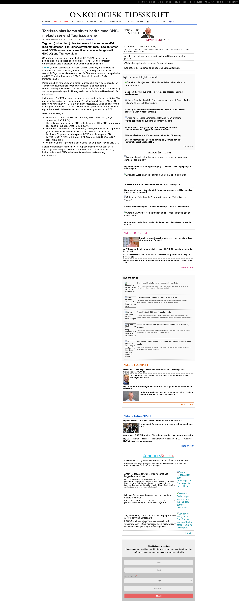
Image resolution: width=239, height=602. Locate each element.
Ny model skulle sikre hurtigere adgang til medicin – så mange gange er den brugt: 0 (158, 167)
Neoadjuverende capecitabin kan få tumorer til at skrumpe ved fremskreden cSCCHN (154, 370)
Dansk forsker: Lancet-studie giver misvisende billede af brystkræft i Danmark (165, 238)
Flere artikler (188, 146)
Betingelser (196, 2)
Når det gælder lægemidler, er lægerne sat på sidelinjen (152, 67)
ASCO (171, 22)
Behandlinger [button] (61, 22)
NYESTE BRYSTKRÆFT (137, 233)
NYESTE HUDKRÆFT (136, 365)
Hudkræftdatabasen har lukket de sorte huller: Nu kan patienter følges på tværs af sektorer (166, 393)
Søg (163, 22)
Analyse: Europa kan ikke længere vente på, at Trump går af (152, 184)
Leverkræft (115, 22)
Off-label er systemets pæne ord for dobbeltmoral (148, 63)
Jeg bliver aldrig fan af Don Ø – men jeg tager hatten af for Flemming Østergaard (150, 516)
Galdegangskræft (133, 22)
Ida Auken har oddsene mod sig (140, 46)
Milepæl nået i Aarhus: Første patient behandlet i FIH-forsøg (153, 135)
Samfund (91, 22)
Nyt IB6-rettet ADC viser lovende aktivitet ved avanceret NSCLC (154, 420)
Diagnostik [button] (77, 22)
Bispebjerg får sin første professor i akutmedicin (157, 283)
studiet (47, 67)
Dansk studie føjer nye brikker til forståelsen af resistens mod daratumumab (154, 92)
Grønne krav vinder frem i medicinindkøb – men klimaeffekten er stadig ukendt (157, 223)
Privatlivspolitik (214, 2)
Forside (46, 22)
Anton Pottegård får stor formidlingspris (154, 312)
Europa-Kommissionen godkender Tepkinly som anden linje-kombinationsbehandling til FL (153, 140)
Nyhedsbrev (231, 2)
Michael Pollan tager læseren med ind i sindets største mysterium (147, 496)
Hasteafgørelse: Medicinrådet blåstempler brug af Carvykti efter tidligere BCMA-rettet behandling (154, 110)
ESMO (155, 22)
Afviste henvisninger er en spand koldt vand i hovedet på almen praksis (155, 57)
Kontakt (142, 2)
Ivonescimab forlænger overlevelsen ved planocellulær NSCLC (166, 425)
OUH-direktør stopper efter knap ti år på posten (157, 297)
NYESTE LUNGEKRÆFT (137, 415)
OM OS (152, 2)
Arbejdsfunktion (130, 576)
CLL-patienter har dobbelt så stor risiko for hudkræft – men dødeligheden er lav (159, 376)
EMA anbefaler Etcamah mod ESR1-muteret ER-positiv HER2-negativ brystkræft (157, 255)
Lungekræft (90, 39)
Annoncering (164, 2)
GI (148, 22)
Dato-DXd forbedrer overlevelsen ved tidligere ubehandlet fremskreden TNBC (158, 261)
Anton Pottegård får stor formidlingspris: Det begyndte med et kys (146, 475)
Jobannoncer (181, 2)
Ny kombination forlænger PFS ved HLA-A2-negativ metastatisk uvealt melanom (158, 387)
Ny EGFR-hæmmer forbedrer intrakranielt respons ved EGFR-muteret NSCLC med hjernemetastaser (157, 439)
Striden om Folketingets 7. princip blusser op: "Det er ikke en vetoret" (157, 206)
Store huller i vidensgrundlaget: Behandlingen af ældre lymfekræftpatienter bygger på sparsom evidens (151, 128)
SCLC (102, 22)
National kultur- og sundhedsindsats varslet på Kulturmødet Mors (156, 460)
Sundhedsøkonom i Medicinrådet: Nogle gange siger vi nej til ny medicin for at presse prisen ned (158, 191)
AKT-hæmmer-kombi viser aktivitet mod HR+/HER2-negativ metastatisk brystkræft (158, 250)
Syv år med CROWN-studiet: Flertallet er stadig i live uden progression (158, 435)
